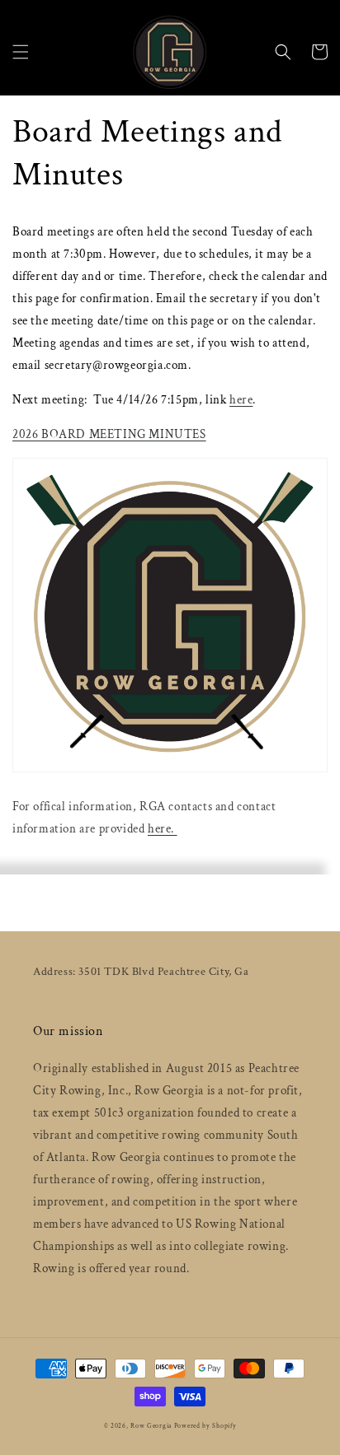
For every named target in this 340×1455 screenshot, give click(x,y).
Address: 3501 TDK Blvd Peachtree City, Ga (141, 971)
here (241, 400)
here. (162, 829)
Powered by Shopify (205, 1425)
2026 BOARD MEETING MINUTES (109, 434)
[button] (20, 52)
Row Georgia (151, 1425)
